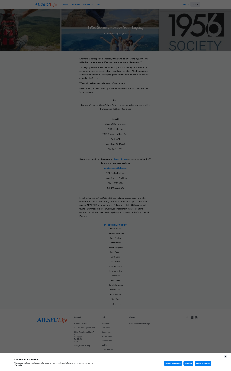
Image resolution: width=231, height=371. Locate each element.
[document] (115, 362)
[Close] (225, 356)
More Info (18, 365)
